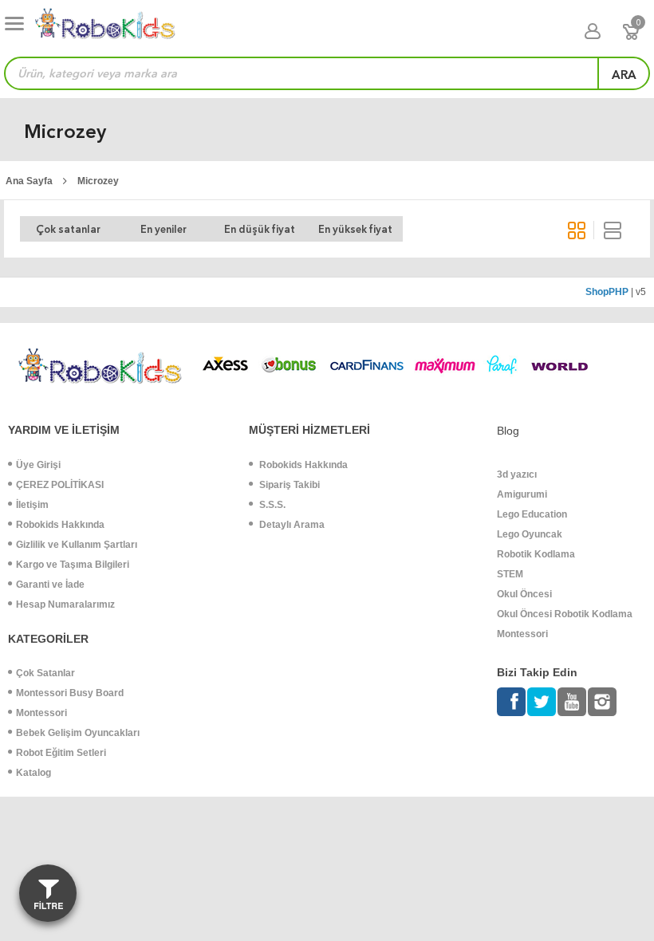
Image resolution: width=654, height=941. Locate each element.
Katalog (33, 772)
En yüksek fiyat (355, 229)
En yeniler (163, 229)
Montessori (41, 713)
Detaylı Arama (291, 524)
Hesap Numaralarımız (65, 604)
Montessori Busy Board (70, 693)
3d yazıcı (517, 474)
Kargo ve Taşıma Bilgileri (72, 564)
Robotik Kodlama (536, 554)
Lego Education (532, 514)
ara (624, 75)
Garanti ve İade (50, 584)
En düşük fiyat (259, 229)
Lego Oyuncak (529, 534)
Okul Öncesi (524, 594)
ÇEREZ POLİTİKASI (60, 484)
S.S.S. (271, 504)
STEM (510, 574)
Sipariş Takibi (288, 484)
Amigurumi (522, 494)
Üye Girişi (38, 464)
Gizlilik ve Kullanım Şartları (76, 544)
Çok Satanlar (45, 673)
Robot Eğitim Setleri (61, 752)
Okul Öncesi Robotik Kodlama (564, 614)
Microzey (98, 181)
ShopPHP (606, 291)
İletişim (32, 504)
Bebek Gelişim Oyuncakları (78, 732)
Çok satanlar (68, 229)
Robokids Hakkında (60, 524)
